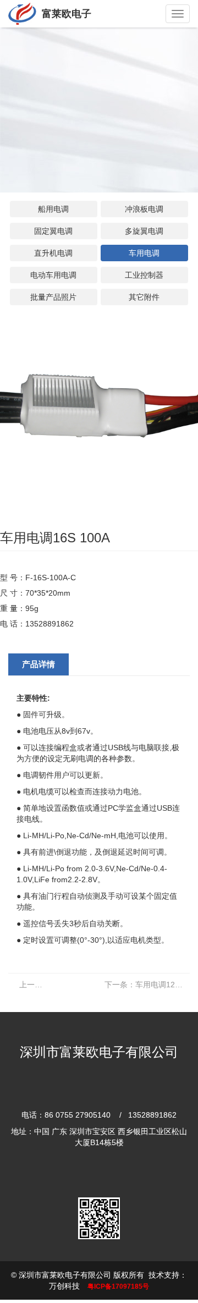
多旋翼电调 (144, 231)
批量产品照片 (53, 297)
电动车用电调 (53, 275)
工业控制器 (144, 275)
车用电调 (144, 253)
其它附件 (144, 297)
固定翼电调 (53, 231)
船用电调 (53, 209)
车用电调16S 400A (36, 984)
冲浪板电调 (144, 209)
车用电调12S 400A (147, 984)
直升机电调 (53, 253)
